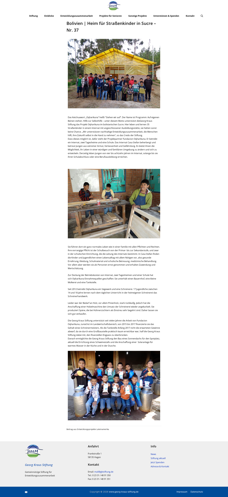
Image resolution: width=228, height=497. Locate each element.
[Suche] (202, 16)
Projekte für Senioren (110, 15)
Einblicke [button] (49, 15)
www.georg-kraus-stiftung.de (123, 491)
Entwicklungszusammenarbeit (76, 15)
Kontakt (190, 15)
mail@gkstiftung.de (103, 471)
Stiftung (33, 15)
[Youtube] (26, 492)
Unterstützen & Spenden (166, 15)
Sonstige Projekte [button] (137, 15)
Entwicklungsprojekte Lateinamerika (93, 429)
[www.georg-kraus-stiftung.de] (114, 6)
